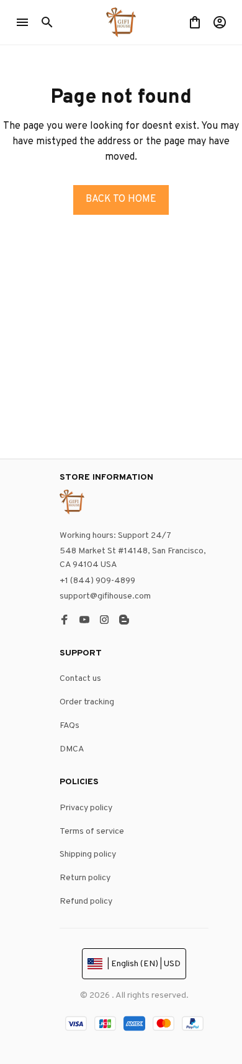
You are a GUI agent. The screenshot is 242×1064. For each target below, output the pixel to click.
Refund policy (86, 901)
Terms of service (92, 831)
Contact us (80, 678)
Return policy (85, 878)
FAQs (69, 725)
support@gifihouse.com (105, 596)
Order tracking (87, 702)
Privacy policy (86, 808)
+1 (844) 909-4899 (97, 581)
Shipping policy (88, 854)
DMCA (72, 749)
